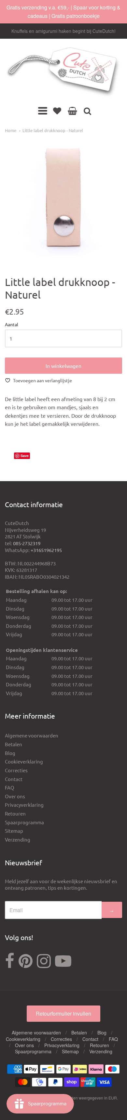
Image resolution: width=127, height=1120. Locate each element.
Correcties (16, 770)
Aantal (11, 324)
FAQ (9, 787)
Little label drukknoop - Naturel (52, 130)
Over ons (15, 796)
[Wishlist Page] (57, 110)
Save (25, 455)
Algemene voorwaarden (31, 735)
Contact (13, 779)
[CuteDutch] (63, 72)
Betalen (13, 744)
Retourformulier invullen (63, 1013)
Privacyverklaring (24, 805)
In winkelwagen (63, 365)
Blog (10, 753)
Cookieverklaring (24, 761)
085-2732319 (26, 543)
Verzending (17, 839)
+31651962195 (46, 550)
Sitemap (14, 831)
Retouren (15, 813)
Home (10, 130)
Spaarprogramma (24, 822)
